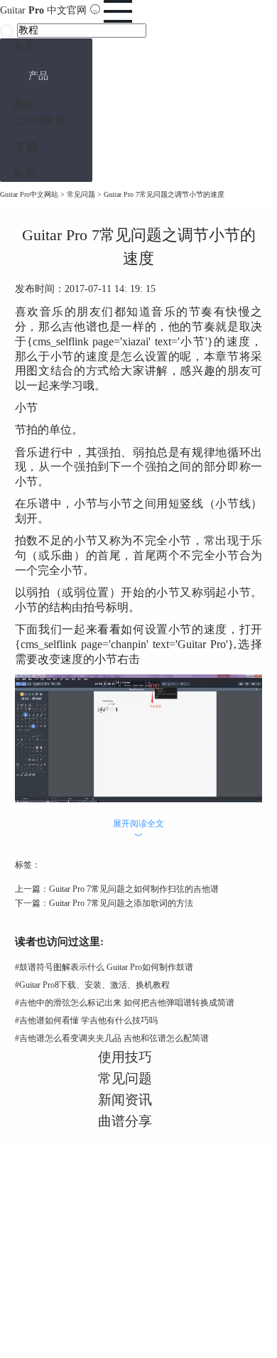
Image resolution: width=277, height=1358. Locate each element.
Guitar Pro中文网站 (29, 194)
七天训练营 (39, 120)
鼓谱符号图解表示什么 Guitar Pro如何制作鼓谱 (104, 967)
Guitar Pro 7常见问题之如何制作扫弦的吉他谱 (134, 889)
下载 (26, 147)
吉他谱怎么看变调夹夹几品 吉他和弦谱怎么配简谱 (112, 1038)
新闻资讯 (125, 1099)
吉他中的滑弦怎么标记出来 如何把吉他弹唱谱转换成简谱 (124, 1003)
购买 (24, 173)
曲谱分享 (125, 1121)
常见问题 (81, 194)
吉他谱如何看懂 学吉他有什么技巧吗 (86, 1020)
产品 (38, 75)
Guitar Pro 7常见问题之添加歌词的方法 (121, 903)
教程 (24, 104)
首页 (24, 46)
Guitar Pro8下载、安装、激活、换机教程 (92, 985)
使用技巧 (125, 1057)
